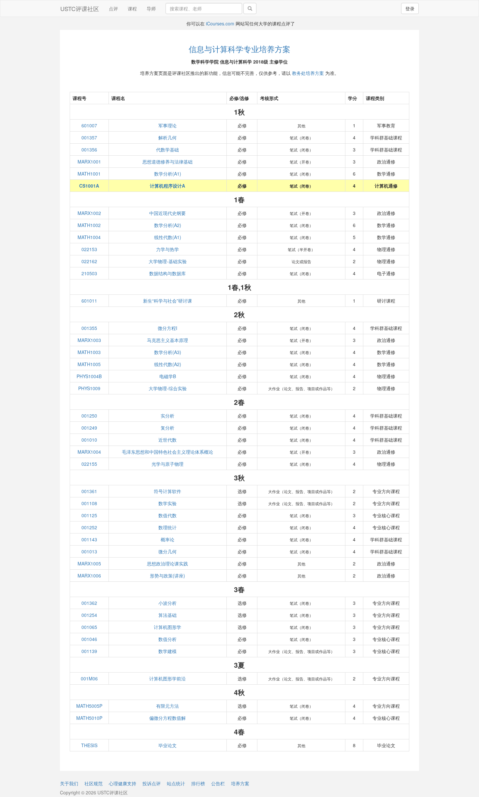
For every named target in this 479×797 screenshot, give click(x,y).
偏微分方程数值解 (167, 718)
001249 (89, 427)
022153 (89, 249)
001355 (89, 328)
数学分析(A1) (167, 173)
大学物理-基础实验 (168, 261)
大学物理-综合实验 (168, 388)
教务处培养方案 (308, 73)
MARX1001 (89, 161)
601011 (89, 300)
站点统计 (176, 783)
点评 (113, 8)
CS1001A (89, 185)
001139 (89, 651)
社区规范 (93, 783)
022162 (89, 261)
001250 (89, 415)
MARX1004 (89, 451)
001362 (89, 603)
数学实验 (167, 503)
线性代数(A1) (167, 237)
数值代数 (167, 515)
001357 (89, 137)
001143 (89, 539)
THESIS (89, 745)
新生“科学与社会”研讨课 (167, 300)
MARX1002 (89, 213)
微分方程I (167, 328)
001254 (89, 615)
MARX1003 (89, 340)
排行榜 (198, 783)
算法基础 (167, 615)
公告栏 (218, 783)
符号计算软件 (167, 491)
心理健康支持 (122, 783)
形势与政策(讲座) (167, 575)
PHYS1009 (89, 388)
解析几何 (167, 137)
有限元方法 (167, 706)
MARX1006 (89, 575)
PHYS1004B (89, 376)
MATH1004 (89, 237)
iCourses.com (220, 23)
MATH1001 (89, 173)
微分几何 (167, 551)
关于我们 (69, 783)
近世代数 (167, 439)
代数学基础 (167, 149)
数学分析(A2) (167, 225)
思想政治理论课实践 (167, 563)
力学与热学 (167, 249)
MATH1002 (89, 225)
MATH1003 (89, 352)
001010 (89, 439)
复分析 (167, 427)
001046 (89, 639)
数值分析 (167, 639)
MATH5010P (89, 718)
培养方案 (240, 783)
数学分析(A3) (167, 352)
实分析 (167, 415)
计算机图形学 (167, 627)
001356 (89, 149)
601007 (89, 125)
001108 (89, 503)
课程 (132, 8)
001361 (89, 491)
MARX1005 (89, 563)
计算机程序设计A (167, 185)
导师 (151, 8)
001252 (89, 527)
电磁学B (167, 376)
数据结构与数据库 (167, 273)
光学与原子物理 (167, 464)
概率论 (167, 539)
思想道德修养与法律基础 (167, 161)
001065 (89, 627)
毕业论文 (167, 745)
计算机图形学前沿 (167, 678)
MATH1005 (89, 364)
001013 (89, 551)
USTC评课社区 (79, 8)
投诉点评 (151, 783)
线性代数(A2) (167, 364)
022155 (89, 464)
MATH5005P (89, 706)
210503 (89, 273)
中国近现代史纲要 (167, 213)
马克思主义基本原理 (167, 340)
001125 (89, 515)
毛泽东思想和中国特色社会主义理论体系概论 (167, 451)
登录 (409, 8)
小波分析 (167, 603)
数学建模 (167, 651)
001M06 (89, 678)
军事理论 (167, 125)
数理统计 (167, 527)
